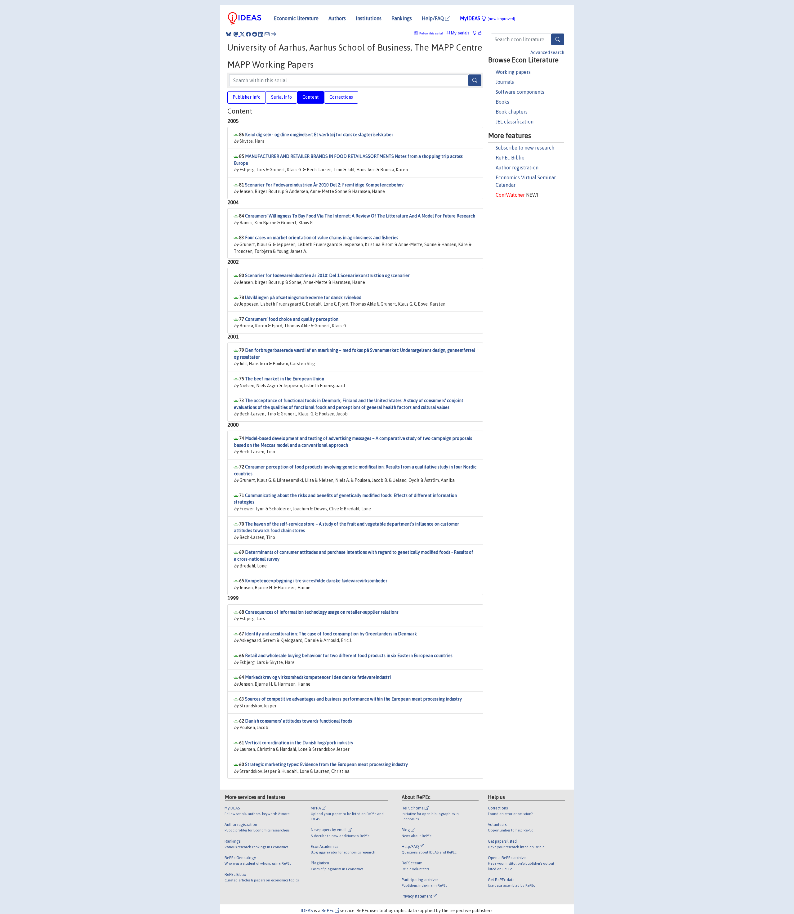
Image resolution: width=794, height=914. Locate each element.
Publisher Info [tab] (247, 97)
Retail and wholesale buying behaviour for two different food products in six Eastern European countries (349, 655)
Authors (337, 18)
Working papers (513, 72)
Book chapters (512, 111)
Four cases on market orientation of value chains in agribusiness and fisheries (321, 237)
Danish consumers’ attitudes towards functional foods (298, 721)
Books (502, 102)
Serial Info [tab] (281, 97)
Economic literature (296, 18)
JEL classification (514, 121)
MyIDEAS (487, 18)
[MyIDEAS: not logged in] (476, 33)
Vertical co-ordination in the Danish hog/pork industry (299, 742)
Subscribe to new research (525, 147)
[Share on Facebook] (248, 34)
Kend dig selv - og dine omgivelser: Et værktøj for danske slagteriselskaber (319, 134)
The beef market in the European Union (284, 378)
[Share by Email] (267, 34)
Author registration (517, 167)
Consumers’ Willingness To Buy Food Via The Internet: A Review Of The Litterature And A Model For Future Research (360, 215)
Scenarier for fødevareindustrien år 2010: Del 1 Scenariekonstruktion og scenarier (327, 275)
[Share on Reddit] (254, 34)
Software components (520, 92)
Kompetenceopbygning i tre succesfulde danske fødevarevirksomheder (316, 580)
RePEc (328, 910)
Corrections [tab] (341, 97)
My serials (460, 33)
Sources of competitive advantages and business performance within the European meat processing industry (353, 699)
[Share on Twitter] (242, 34)
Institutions (368, 18)
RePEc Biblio (510, 157)
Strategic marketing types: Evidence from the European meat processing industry (326, 764)
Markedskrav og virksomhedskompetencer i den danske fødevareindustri (318, 677)
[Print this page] (273, 34)
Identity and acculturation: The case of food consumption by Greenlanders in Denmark (331, 633)
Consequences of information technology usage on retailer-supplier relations (322, 612)
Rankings (401, 18)
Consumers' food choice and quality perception (291, 319)
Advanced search (547, 52)
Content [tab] (310, 97)
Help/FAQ (433, 18)
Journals (505, 82)
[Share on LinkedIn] (260, 34)
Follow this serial (431, 33)
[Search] (557, 39)
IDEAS (307, 910)
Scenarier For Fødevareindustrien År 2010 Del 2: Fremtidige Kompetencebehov (324, 184)
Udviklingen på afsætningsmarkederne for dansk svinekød (303, 297)
